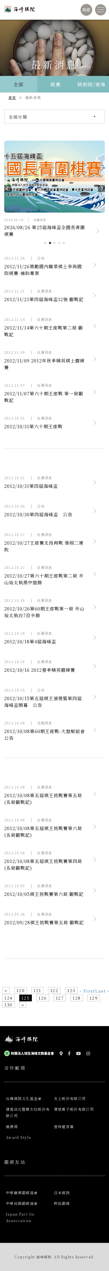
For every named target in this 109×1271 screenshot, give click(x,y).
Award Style (18, 1137)
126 (43, 998)
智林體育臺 (64, 1126)
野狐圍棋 (62, 1203)
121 (37, 990)
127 (60, 998)
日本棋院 (62, 1192)
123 (71, 990)
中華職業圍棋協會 (22, 1192)
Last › (102, 991)
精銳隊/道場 (91, 84)
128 (77, 998)
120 (20, 990)
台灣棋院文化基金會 (24, 1098)
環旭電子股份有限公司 (74, 1109)
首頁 (12, 97)
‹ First (87, 991)
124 (8, 998)
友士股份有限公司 (70, 1098)
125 (26, 998)
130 (8, 1005)
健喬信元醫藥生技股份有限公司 (28, 1112)
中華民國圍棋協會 (22, 1203)
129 (94, 998)
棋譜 (86, 9)
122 (54, 990)
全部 (18, 84)
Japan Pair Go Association (20, 1217)
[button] (5, 188)
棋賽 (55, 84)
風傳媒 (12, 1126)
